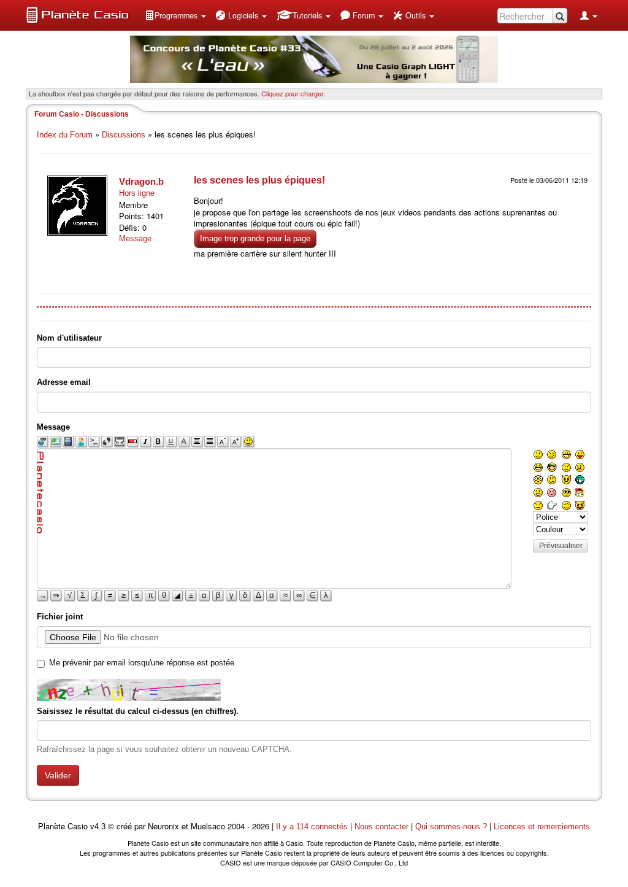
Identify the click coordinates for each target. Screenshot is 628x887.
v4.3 (97, 826)
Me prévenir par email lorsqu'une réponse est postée (141, 662)
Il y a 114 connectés (313, 826)
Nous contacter (381, 826)
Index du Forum (65, 134)
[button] (175, 15)
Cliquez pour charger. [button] (293, 93)
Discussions (123, 134)
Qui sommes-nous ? (451, 826)
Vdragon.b (141, 181)
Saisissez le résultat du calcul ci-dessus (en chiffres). (138, 711)
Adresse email (64, 382)
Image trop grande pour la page (255, 238)
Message (135, 238)
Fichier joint (60, 616)
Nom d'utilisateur (69, 338)
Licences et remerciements (542, 826)
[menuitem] (175, 15)
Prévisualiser (561, 545)
